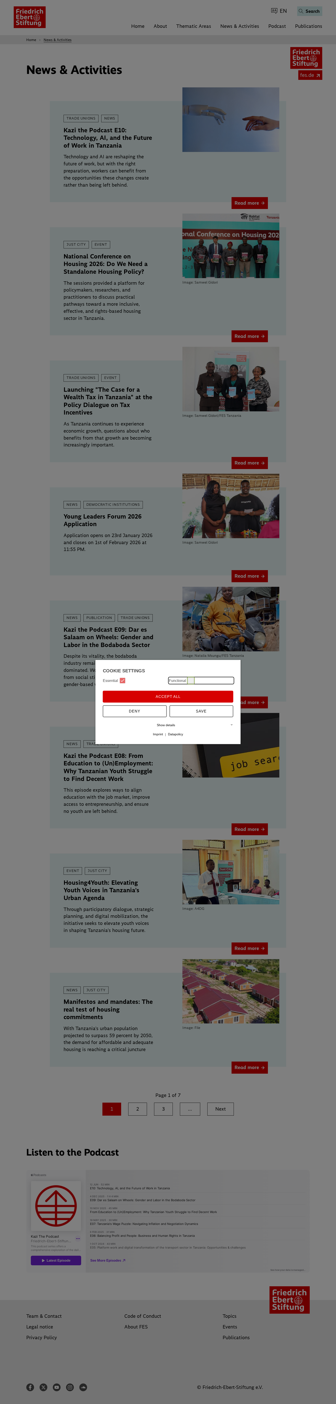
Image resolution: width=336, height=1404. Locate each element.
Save (201, 711)
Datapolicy (175, 734)
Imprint (158, 734)
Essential (110, 680)
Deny (134, 711)
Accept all (168, 696)
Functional (177, 680)
